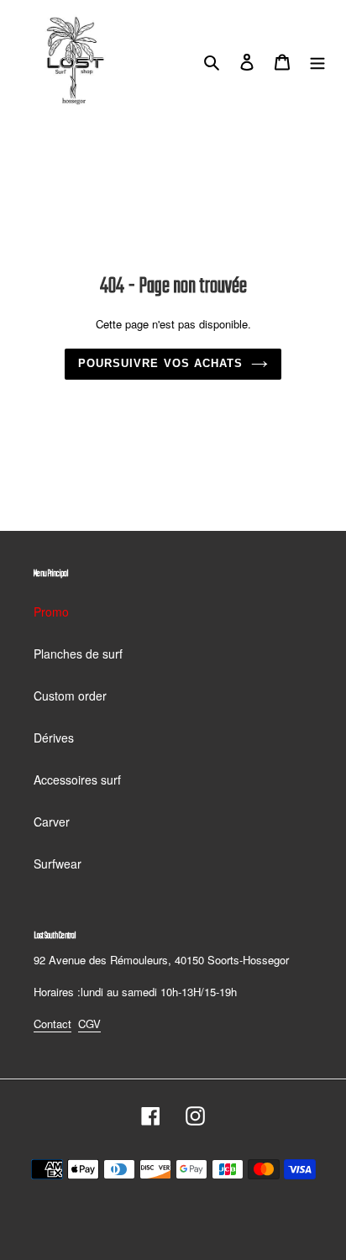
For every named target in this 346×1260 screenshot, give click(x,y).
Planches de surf (78, 653)
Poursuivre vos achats (160, 363)
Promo (51, 611)
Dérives (54, 737)
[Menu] (317, 60)
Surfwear (57, 863)
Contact (52, 1024)
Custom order (70, 695)
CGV (89, 1024)
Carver (52, 821)
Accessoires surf (77, 779)
